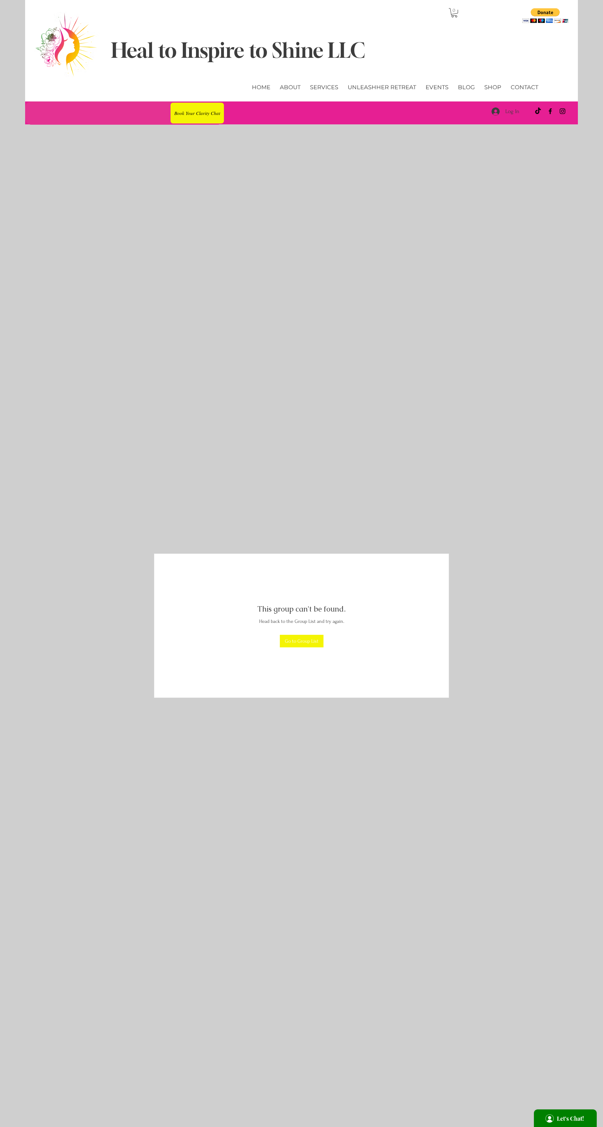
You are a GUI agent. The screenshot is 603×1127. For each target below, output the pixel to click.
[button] (454, 12)
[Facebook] (550, 111)
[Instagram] (562, 111)
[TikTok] (538, 111)
